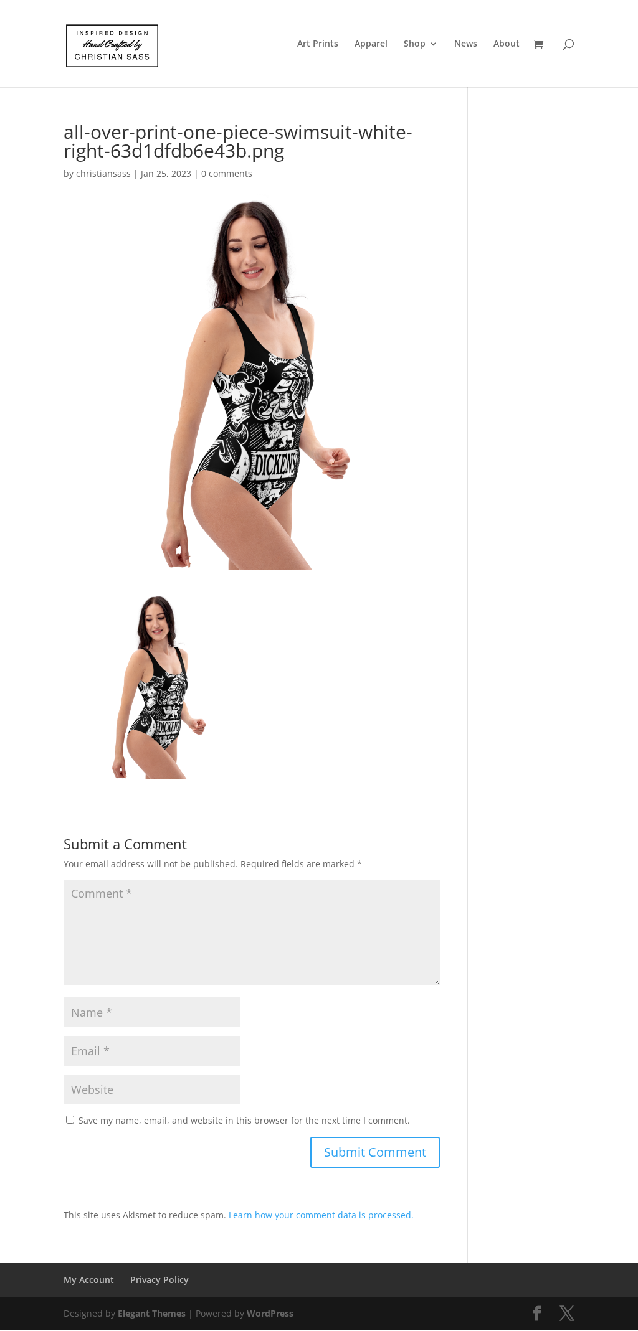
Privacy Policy (159, 1280)
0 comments (226, 173)
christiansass (103, 173)
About (506, 44)
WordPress (270, 1313)
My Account (89, 1280)
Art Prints (317, 44)
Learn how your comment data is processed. (321, 1215)
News (465, 44)
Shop (415, 44)
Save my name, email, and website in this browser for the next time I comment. (244, 1120)
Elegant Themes (152, 1313)
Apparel (371, 44)
